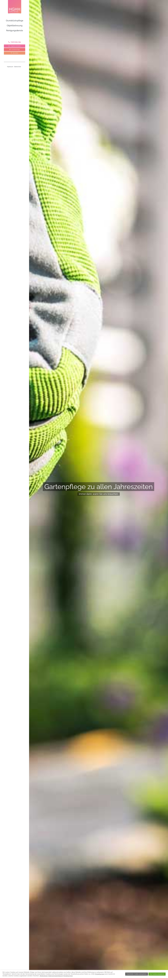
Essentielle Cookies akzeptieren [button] (137, 974)
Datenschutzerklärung (55, 976)
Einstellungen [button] (99, 974)
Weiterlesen (44, 976)
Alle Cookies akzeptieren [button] (157, 974)
